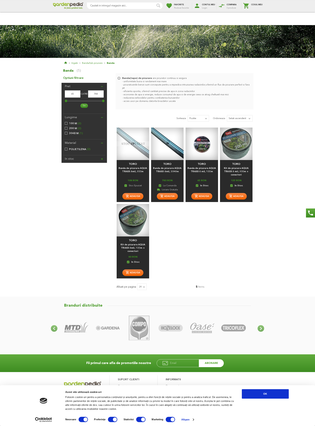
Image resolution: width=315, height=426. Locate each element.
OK (265, 393)
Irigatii (75, 63)
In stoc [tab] (69, 158)
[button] (132, 162)
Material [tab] (70, 143)
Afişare (185, 419)
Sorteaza (181, 118)
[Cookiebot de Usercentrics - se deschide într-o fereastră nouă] (43, 419)
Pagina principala (68, 63)
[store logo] (68, 6)
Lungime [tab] (71, 117)
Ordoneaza (219, 118)
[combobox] (125, 5)
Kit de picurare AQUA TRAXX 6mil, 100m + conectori (133, 247)
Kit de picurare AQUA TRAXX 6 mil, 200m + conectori (236, 171)
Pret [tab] (67, 86)
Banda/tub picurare (92, 63)
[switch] (112, 419)
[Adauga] (132, 196)
